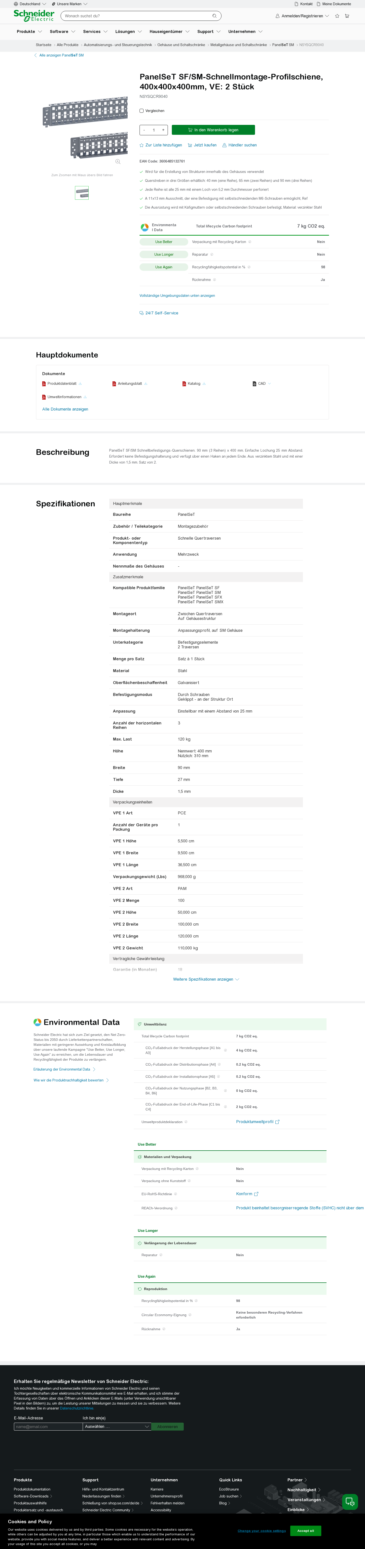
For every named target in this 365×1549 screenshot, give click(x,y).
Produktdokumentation (32, 1489)
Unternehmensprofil (166, 1496)
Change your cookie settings (262, 1531)
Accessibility (161, 1510)
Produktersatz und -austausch (38, 1510)
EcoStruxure (229, 1489)
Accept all (305, 1531)
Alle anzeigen (61, 55)
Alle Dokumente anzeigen (65, 409)
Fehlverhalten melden (167, 1503)
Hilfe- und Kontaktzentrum (103, 1489)
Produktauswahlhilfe (30, 1503)
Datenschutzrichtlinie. (77, 1408)
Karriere (157, 1489)
